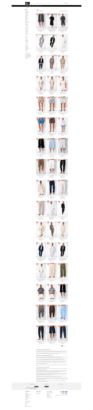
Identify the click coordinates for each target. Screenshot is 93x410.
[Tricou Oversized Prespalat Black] (41, 291)
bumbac (50, 359)
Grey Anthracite (27, 48)
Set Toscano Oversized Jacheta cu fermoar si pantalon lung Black (63, 258)
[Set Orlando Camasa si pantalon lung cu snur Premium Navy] (41, 62)
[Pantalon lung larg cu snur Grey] (41, 312)
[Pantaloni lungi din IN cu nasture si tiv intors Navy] (52, 187)
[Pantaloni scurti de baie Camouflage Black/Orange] (52, 125)
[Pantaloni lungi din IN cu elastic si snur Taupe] (41, 208)
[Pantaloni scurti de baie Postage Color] (41, 104)
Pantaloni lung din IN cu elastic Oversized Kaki (63, 279)
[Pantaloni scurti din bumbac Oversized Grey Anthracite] (41, 21)
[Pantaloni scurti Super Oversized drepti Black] (41, 146)
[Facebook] (45, 386)
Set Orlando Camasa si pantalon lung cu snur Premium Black (52, 50)
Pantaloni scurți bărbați (39, 370)
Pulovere (26, 19)
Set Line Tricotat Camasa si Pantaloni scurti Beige (51, 92)
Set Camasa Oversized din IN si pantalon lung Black (63, 217)
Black (26, 44)
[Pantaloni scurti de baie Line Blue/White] (63, 125)
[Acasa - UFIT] (29, 3)
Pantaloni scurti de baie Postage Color (41, 112)
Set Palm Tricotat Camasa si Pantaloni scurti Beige (41, 92)
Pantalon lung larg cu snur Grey (41, 320)
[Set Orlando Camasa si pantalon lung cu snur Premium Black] (52, 42)
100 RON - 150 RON (28, 54)
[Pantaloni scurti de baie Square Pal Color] (63, 104)
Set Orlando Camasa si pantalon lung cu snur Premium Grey (41, 50)
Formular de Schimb (38, 392)
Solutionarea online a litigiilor (28, 406)
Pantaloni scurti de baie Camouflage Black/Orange (52, 134)
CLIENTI (26, 399)
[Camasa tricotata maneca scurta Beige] (63, 83)
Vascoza (27, 29)
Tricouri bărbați (38, 368)
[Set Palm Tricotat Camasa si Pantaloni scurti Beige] (41, 83)
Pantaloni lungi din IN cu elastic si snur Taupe (41, 217)
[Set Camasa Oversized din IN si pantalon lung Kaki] (52, 229)
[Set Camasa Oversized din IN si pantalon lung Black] (63, 208)
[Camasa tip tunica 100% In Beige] (41, 187)
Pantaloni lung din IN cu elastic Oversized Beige (52, 279)
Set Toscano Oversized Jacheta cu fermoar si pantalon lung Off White (52, 258)
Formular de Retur (38, 393)
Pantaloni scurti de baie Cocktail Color (52, 112)
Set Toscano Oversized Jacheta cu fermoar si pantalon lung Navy (41, 258)
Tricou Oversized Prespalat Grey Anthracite (52, 300)
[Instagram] (48, 386)
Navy (26, 46)
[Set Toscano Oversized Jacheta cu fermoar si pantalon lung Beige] (63, 229)
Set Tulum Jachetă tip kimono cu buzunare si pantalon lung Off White (41, 279)
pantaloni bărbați (46, 359)
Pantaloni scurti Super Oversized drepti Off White (63, 154)
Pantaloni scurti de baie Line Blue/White (63, 133)
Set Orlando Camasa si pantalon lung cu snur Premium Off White (63, 50)
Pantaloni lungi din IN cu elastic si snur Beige (63, 196)
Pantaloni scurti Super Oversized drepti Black (41, 154)
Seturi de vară (38, 373)
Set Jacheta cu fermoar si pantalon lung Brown (52, 71)
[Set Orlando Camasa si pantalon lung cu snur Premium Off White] (63, 42)
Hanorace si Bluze (27, 12)
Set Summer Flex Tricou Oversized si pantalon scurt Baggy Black (52, 29)
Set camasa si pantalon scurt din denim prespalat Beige (63, 71)
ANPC (25, 405)
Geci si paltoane (27, 18)
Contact (26, 403)
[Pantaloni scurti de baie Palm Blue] (41, 125)
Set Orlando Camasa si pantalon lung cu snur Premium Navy (41, 71)
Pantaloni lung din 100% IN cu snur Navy (41, 341)
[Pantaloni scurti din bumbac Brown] (41, 166)
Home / (26, 7)
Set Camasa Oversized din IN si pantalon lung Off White (52, 217)
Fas (26, 30)
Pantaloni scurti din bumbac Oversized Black (63, 300)
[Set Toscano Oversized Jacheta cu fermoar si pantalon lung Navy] (41, 250)
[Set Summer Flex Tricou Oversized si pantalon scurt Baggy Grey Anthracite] (63, 21)
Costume (26, 20)
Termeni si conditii (27, 393)
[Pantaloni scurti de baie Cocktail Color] (52, 104)
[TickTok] (46, 386)
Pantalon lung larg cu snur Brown (52, 320)
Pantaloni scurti (27, 15)
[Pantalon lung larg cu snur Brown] (52, 312)
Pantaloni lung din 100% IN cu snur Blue (63, 320)
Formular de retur (27, 402)
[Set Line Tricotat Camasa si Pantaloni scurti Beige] (52, 83)
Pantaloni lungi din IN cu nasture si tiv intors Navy (52, 196)
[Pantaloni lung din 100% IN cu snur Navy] (41, 333)
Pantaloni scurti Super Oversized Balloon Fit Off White (52, 175)
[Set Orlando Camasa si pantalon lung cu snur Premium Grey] (41, 42)
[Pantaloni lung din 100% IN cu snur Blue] (63, 312)
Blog (25, 404)
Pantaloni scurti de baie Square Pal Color (63, 112)
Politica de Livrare (27, 396)
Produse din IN (26, 11)
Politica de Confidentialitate (33, 388)
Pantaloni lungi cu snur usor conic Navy (63, 341)
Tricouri (26, 14)
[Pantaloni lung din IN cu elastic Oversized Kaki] (63, 270)
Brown (26, 47)
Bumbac (27, 27)
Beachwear (26, 16)
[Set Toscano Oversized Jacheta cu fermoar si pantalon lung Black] (63, 250)
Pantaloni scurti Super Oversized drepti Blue (52, 154)
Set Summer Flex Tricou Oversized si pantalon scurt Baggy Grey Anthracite (62, 29)
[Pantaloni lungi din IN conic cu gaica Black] (63, 166)
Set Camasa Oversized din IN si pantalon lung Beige (41, 238)
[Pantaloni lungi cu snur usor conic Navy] (63, 333)
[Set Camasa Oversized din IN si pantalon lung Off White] (52, 208)
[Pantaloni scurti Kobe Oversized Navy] (52, 333)
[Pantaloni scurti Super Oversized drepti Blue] (52, 146)
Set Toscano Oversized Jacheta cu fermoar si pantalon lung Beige (63, 238)
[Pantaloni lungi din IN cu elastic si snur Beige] (63, 187)
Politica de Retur (27, 395)
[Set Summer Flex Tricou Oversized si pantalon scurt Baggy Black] (52, 21)
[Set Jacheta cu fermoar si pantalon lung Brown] (52, 62)
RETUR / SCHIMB (38, 391)
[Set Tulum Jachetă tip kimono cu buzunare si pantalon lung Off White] (41, 270)
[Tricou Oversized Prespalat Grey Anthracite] (52, 291)
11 (65, 345)
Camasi (26, 17)
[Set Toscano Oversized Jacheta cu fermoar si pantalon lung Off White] (52, 250)
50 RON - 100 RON (28, 53)
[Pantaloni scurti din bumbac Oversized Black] (63, 291)
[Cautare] (49, 3)
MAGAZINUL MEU (27, 391)
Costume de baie (27, 22)
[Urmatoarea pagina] (66, 345)
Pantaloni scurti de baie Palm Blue (41, 133)
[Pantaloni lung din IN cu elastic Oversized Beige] (52, 270)
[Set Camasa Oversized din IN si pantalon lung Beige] (41, 229)
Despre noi (26, 392)
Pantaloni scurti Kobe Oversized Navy (51, 341)
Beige (26, 45)
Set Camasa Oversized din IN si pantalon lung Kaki (52, 238)
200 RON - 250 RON (28, 56)
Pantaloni (26, 13)
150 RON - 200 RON (28, 55)
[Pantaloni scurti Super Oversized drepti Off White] (63, 146)
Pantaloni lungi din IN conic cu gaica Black (62, 175)
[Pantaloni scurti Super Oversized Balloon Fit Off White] (52, 166)
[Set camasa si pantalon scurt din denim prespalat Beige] (63, 62)
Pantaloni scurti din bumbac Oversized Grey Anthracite (41, 29)
